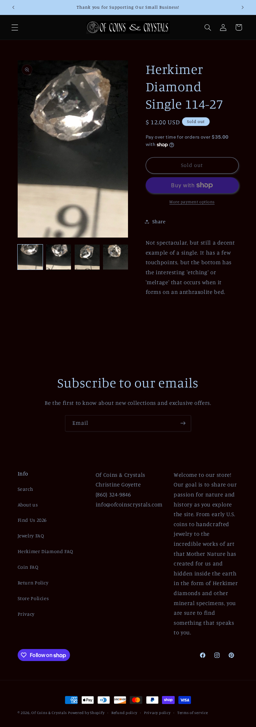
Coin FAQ (28, 567)
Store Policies (33, 598)
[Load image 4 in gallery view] (115, 257)
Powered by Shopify (86, 712)
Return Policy (33, 582)
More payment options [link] (192, 201)
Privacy (26, 614)
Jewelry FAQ (31, 535)
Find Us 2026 (32, 520)
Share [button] (159, 221)
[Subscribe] (183, 423)
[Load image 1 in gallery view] (30, 257)
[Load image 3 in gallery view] (87, 257)
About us (28, 504)
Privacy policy (157, 712)
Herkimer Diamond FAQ (46, 551)
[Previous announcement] (13, 7)
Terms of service (192, 712)
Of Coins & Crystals (49, 712)
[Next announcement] (242, 7)
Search (25, 489)
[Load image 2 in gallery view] (58, 257)
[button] (14, 27)
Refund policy (124, 712)
